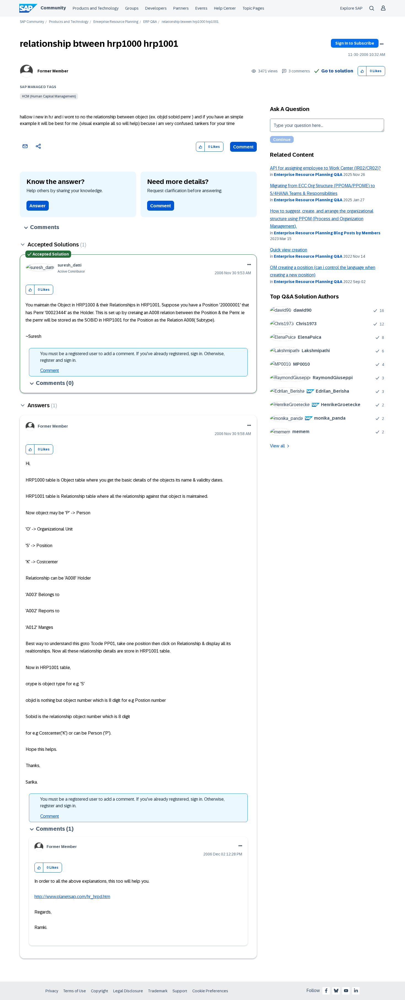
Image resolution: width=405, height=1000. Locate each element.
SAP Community (32, 22)
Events (201, 8)
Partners (181, 8)
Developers (156, 8)
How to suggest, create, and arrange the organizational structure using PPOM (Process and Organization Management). (321, 219)
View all (277, 446)
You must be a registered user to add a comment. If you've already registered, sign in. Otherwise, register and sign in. (132, 357)
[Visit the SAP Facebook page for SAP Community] (326, 990)
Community (53, 8)
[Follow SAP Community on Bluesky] (336, 990)
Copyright (99, 991)
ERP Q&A (150, 22)
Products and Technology (95, 8)
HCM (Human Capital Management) (49, 96)
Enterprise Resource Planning (115, 22)
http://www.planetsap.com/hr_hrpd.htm (72, 896)
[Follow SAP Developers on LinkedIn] (356, 990)
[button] (362, 71)
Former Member (52, 71)
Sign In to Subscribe (354, 43)
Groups (132, 8)
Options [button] (381, 44)
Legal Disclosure (128, 991)
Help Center (225, 8)
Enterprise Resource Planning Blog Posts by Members (327, 233)
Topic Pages (253, 8)
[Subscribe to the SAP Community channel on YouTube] (346, 990)
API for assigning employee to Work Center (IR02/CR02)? (325, 168)
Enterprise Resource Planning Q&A (308, 174)
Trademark (158, 991)
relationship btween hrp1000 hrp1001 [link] (190, 22)
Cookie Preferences (210, 991)
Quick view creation (288, 250)
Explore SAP (351, 8)
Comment (243, 147)
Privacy (51, 991)
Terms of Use (74, 991)
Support (179, 991)
